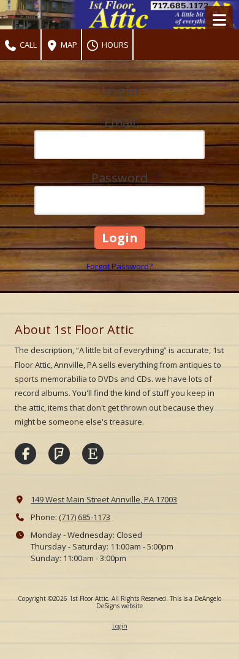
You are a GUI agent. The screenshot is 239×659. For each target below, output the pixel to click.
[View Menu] (219, 20)
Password (119, 177)
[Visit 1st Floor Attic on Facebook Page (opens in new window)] (25, 453)
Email (119, 122)
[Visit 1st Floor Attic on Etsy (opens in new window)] (93, 453)
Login (119, 626)
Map (68, 44)
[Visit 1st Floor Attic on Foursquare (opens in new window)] (59, 453)
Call (27, 44)
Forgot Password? (119, 266)
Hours (114, 44)
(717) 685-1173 (84, 517)
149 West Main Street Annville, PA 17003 (104, 499)
